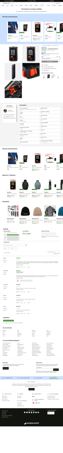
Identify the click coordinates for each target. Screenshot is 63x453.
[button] (13, 53)
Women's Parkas (5, 344)
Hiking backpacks (20, 344)
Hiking (12, 5)
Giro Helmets (49, 344)
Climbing (20, 5)
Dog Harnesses (49, 347)
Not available (50, 61)
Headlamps (5, 354)
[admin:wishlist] (59, 61)
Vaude (33, 334)
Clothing (2, 5)
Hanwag (48, 333)
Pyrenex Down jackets (35, 348)
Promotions (54, 5)
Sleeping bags (5, 355)
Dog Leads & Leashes (50, 348)
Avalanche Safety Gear (55, 45)
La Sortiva (4, 334)
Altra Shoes (48, 351)
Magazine (60, 5)
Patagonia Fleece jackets (36, 347)
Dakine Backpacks (35, 355)
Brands (48, 5)
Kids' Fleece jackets (35, 344)
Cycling (26, 5)
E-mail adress (39, 367)
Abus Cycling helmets (50, 354)
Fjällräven (33, 330)
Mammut (44, 47)
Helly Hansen (19, 334)
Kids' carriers (19, 355)
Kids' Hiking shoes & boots (21, 352)
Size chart (58, 56)
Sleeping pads (5, 352)
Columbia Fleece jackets (36, 351)
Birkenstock (49, 334)
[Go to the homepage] (42, 45)
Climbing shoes (20, 351)
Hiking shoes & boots (20, 347)
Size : (43, 56)
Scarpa (33, 333)
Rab (3, 333)
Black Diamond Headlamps (36, 352)
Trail (16, 5)
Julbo (47, 330)
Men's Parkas (5, 348)
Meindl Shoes (34, 354)
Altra (18, 330)
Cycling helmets (20, 354)
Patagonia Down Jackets (51, 355)
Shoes (7, 5)
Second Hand (42, 5)
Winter (31, 5)
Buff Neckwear (49, 352)
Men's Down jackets (6, 347)
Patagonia (4, 330)
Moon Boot (19, 333)
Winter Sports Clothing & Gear (47, 45)
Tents (4, 351)
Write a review (52, 50)
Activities (36, 5)
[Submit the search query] (53, 3)
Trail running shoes (20, 348)
